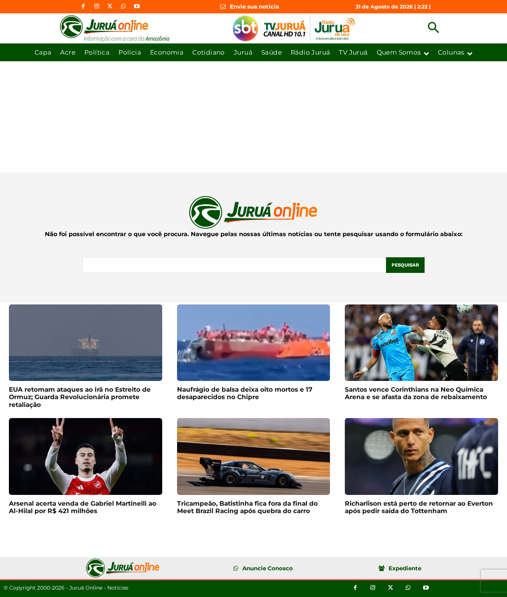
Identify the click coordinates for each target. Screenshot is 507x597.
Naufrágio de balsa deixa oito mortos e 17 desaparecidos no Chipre (245, 393)
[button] (433, 28)
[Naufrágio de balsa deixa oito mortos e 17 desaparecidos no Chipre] (253, 342)
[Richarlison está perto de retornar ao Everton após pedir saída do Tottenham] (421, 456)
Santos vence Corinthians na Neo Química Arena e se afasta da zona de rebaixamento (416, 393)
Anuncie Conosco (267, 568)
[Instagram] (96, 6)
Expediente (405, 568)
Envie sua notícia (254, 6)
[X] (110, 6)
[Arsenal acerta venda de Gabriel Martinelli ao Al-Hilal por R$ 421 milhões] (85, 456)
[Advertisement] (253, 117)
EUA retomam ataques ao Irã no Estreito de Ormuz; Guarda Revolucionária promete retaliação (80, 397)
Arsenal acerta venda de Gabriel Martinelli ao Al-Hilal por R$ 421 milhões (82, 507)
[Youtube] (136, 6)
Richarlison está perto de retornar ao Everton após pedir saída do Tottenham (419, 507)
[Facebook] (83, 6)
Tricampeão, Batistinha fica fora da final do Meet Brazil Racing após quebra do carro (247, 507)
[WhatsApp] (123, 6)
